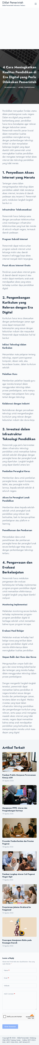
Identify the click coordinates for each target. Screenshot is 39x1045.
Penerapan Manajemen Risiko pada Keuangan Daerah (17, 941)
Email (6, 978)
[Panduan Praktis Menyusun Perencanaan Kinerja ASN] (19, 762)
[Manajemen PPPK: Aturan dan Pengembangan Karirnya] (19, 795)
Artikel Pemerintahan (26, 87)
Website (6, 985)
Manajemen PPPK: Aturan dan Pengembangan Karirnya (14, 809)
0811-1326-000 (12, 1042)
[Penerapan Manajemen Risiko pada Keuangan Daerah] (19, 927)
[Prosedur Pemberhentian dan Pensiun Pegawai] (19, 828)
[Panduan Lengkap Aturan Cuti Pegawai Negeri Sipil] (19, 861)
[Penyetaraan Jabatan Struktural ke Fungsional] (19, 894)
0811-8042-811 (24, 1042)
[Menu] (36, 4)
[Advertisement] (19, 28)
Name (6, 970)
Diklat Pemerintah (12, 2)
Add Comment (9, 994)
